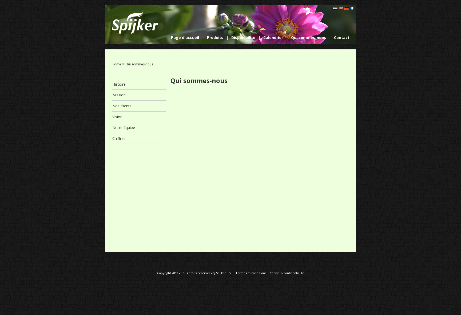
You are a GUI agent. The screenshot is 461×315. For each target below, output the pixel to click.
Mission (119, 94)
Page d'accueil (185, 38)
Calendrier (273, 38)
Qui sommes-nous (308, 38)
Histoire (119, 84)
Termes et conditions (251, 273)
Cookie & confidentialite (287, 273)
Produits (215, 38)
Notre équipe (123, 127)
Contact (341, 38)
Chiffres (118, 138)
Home (116, 64)
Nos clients (122, 105)
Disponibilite (243, 38)
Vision (117, 116)
